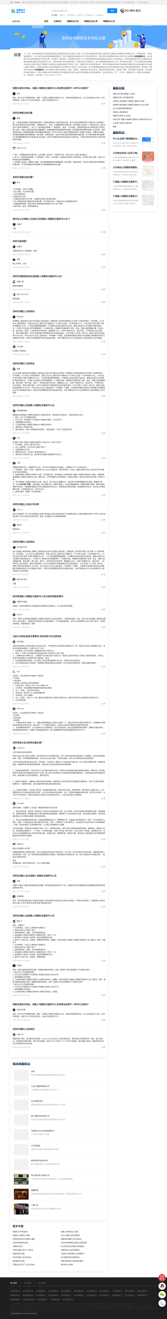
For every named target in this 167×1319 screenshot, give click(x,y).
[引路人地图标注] (18, 11)
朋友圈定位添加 (19, 1261)
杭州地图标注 (66, 1291)
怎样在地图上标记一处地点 (23, 1250)
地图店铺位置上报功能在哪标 (72, 1261)
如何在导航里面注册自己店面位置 (74, 1243)
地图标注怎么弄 (91, 21)
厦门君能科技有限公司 (40, 1116)
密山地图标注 (53, 1295)
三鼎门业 (34, 1205)
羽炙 (33, 1071)
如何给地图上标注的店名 (22, 1257)
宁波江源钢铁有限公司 (40, 1086)
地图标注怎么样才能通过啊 (123, 97)
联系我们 (130, 1306)
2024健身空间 (37, 1101)
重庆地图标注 (142, 1291)
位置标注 (62, 15)
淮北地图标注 (104, 1295)
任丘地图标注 (41, 1295)
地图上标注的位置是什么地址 (124, 94)
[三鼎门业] (21, 1209)
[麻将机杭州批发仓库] (21, 1164)
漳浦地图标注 (117, 1295)
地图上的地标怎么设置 (69, 1232)
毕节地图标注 (55, 1299)
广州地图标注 (117, 1291)
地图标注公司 (109, 21)
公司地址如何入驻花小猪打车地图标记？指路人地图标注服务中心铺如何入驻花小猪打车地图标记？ (126, 153)
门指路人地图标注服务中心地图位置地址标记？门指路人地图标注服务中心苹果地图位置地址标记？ (126, 196)
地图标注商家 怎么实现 (121, 116)
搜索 (112, 11)
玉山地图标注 (130, 1295)
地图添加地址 (149, 1306)
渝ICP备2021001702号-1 (79, 1311)
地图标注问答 (120, 1306)
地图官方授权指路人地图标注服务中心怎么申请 (131, 105)
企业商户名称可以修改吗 (122, 123)
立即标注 (57, 21)
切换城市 (17, 2)
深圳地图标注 (130, 1291)
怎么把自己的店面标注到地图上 (73, 1246)
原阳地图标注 (15, 1299)
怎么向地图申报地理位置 (122, 108)
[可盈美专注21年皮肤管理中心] (21, 1135)
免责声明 (139, 1306)
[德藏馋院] (21, 1194)
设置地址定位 (18, 1246)
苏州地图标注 (53, 1291)
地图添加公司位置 (83, 1306)
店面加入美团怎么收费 (21, 1235)
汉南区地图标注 (29, 1299)
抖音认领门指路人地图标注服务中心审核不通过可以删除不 (135, 119)
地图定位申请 (15, 1306)
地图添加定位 (97, 1306)
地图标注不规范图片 (20, 1232)
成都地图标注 (15, 1295)
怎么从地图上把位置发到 (70, 1235)
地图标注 (80, 15)
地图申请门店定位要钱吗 (70, 1250)
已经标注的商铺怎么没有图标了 (73, 1254)
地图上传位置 (54, 1306)
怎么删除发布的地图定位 (70, 1257)
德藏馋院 (34, 1190)
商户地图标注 (88, 15)
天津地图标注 (28, 1291)
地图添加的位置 (19, 1254)
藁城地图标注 (28, 1295)
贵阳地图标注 (42, 1299)
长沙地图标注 (104, 1291)
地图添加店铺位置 (68, 1306)
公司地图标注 (99, 15)
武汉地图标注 (91, 1291)
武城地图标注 (142, 1295)
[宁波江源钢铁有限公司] (21, 1090)
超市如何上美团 (67, 1264)
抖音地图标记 (71, 15)
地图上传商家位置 (41, 1306)
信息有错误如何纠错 (20, 1243)
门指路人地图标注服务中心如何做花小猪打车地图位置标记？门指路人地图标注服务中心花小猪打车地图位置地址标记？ (126, 181)
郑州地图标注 (79, 1291)
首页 (46, 21)
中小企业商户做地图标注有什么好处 (126, 138)
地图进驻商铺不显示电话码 (71, 1239)
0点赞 (103, 104)
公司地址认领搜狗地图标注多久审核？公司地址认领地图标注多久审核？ (126, 167)
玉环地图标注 (91, 1295)
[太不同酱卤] (21, 1149)
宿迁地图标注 (79, 1295)
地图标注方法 (73, 21)
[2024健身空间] (21, 1105)
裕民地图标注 (68, 1299)
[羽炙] (21, 1075)
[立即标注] (162, 1277)
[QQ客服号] (162, 1286)
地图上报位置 (27, 1306)
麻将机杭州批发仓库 (39, 1160)
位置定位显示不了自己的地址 (24, 1264)
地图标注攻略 (108, 1306)
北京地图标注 (15, 1291)
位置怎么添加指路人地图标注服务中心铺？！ (130, 101)
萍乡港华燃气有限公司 (40, 1175)
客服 (114, 127)
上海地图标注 (41, 1291)
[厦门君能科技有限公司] (21, 1120)
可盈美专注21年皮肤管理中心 (43, 1131)
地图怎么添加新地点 (120, 112)
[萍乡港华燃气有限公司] (21, 1179)
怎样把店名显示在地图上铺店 (24, 1239)
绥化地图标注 (66, 1295)
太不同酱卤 (35, 1145)
